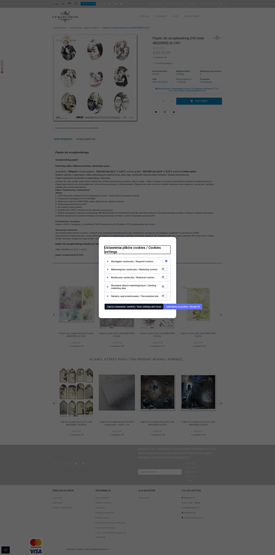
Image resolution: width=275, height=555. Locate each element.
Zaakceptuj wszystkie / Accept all (183, 306)
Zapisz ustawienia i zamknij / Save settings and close (134, 306)
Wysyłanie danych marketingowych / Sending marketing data (133, 286)
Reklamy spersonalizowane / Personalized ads (135, 296)
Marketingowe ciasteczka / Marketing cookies (134, 269)
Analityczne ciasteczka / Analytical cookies (132, 277)
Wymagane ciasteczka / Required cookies (132, 261)
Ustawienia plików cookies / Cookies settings (133, 250)
